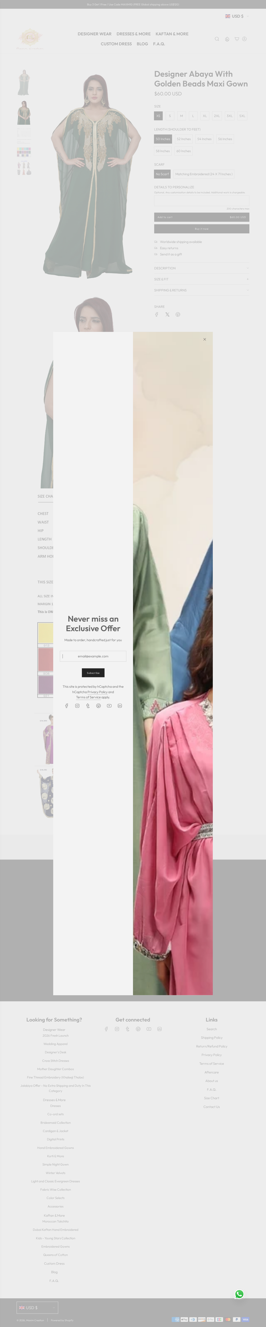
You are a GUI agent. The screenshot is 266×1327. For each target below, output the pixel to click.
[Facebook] (67, 706)
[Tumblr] (88, 706)
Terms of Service (88, 697)
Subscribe (93, 672)
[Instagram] (77, 706)
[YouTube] (109, 706)
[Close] (205, 339)
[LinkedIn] (120, 706)
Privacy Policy (97, 692)
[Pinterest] (98, 706)
